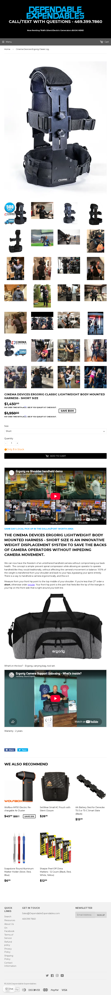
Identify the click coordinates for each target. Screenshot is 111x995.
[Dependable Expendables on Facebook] (52, 976)
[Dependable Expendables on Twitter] (47, 976)
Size (6, 426)
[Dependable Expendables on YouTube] (62, 976)
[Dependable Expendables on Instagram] (57, 976)
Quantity (8, 438)
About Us (9, 924)
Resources (9, 920)
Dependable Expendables (23, 983)
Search (7, 916)
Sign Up (101, 915)
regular (31, 584)
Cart (106, 42)
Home (7, 49)
